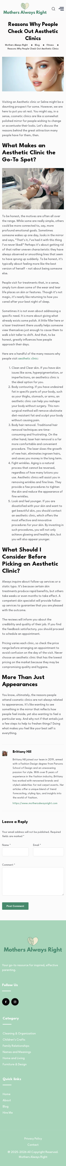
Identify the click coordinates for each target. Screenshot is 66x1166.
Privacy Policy (33, 1138)
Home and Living (14, 1058)
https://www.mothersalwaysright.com (35, 803)
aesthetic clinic (27, 358)
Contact (33, 1144)
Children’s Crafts (14, 1039)
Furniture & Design (15, 1064)
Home (6, 1094)
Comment (8, 865)
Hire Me (8, 1112)
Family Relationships (16, 1045)
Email (37, 845)
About (7, 1100)
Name (6, 845)
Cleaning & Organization (19, 1033)
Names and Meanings (17, 1052)
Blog (5, 1106)
